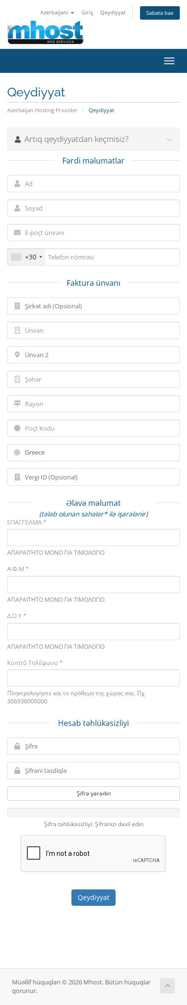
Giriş (87, 12)
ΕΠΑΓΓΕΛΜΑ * (27, 522)
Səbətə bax (160, 12)
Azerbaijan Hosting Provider (42, 110)
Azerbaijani (55, 12)
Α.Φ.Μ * (18, 568)
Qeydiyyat (113, 12)
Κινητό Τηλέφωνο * (35, 662)
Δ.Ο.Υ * (16, 615)
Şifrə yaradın (94, 793)
